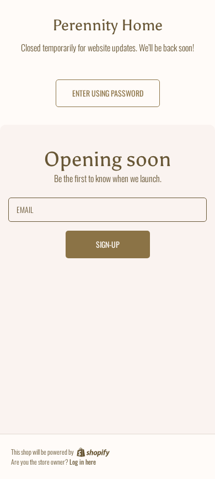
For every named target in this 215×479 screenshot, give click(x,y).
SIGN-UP (108, 244)
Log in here (82, 462)
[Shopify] (92, 451)
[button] (108, 93)
